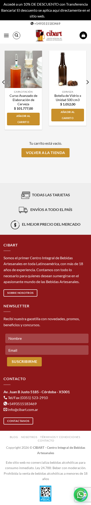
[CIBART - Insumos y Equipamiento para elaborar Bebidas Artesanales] (50, 35)
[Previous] (4, 91)
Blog (14, 437)
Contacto (46, 440)
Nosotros (29, 437)
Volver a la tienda (45, 153)
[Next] (87, 91)
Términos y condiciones (60, 437)
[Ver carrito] (83, 35)
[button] (6, 35)
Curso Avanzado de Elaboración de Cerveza (23, 100)
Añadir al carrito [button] (23, 118)
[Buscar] (16, 35)
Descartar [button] (53, 16)
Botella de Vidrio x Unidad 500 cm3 (67, 98)
